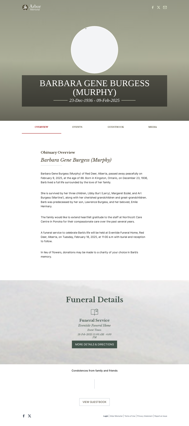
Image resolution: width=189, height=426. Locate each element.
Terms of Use (129, 416)
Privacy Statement (145, 416)
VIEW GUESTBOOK (94, 402)
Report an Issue (160, 416)
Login (105, 416)
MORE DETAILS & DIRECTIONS (94, 344)
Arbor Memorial (116, 416)
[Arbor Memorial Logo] (31, 7)
